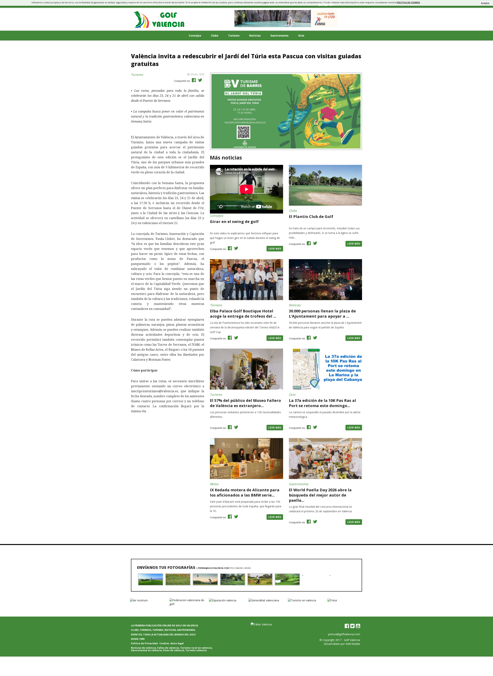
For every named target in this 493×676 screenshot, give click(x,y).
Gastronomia (279, 35)
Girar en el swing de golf (234, 221)
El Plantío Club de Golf (311, 216)
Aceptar (485, 2)
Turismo (234, 35)
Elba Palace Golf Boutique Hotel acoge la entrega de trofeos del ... (243, 313)
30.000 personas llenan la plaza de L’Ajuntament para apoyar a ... (322, 313)
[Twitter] (352, 625)
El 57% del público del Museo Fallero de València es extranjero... (245, 403)
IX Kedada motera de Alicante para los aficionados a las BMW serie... (244, 492)
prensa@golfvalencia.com (213, 568)
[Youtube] (358, 625)
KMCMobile (353, 644)
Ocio (301, 35)
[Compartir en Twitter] (199, 80)
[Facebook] (347, 625)
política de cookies (408, 2)
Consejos (195, 35)
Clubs (214, 35)
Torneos (216, 305)
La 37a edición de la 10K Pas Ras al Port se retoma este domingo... (322, 403)
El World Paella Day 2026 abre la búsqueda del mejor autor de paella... (320, 495)
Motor (214, 484)
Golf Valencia (352, 640)
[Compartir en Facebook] (193, 80)
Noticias (255, 35)
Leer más (274, 248)
